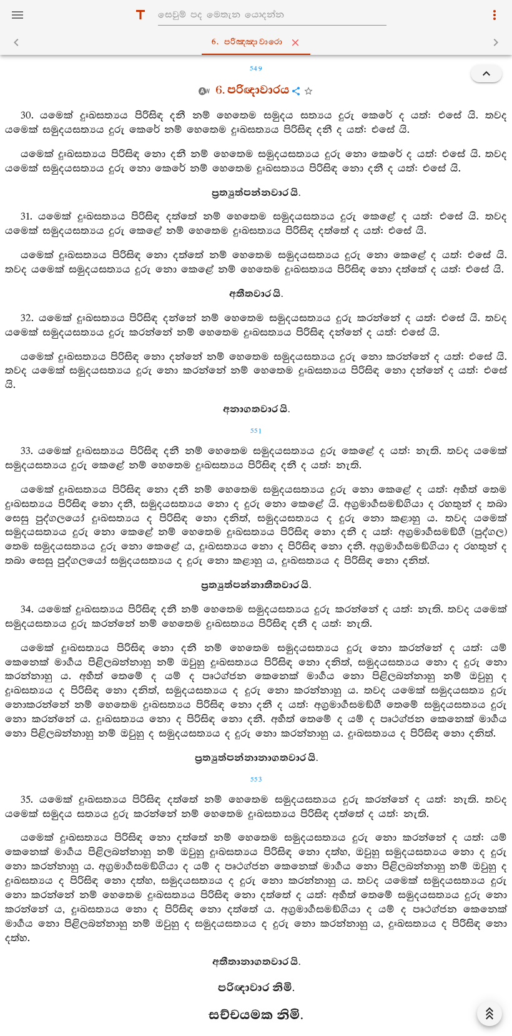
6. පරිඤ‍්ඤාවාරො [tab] (247, 42)
